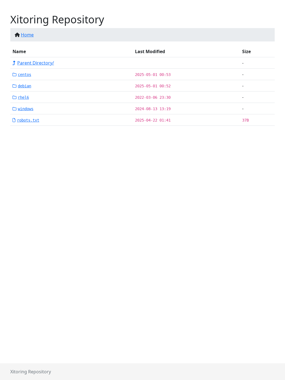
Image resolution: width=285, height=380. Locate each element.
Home (27, 35)
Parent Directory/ (35, 63)
